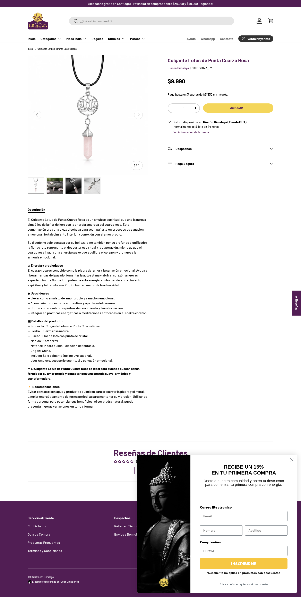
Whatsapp (207, 39)
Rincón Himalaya (45, 576)
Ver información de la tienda (191, 132)
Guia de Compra (39, 534)
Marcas (135, 39)
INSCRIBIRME (243, 564)
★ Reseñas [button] (296, 303)
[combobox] (151, 21)
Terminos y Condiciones (45, 551)
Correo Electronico (216, 507)
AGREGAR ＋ (238, 108)
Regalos (97, 39)
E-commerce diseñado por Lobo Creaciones (55, 581)
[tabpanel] (88, 313)
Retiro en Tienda (126, 526)
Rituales (114, 39)
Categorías (48, 39)
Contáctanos (37, 526)
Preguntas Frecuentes (44, 542)
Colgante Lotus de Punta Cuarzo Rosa (57, 49)
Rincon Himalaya (178, 68)
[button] (270, 20)
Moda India (73, 39)
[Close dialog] (291, 459)
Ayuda (191, 39)
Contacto (226, 39)
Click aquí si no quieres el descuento (244, 584)
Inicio (32, 39)
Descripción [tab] (36, 209)
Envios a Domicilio (127, 534)
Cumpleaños (210, 542)
